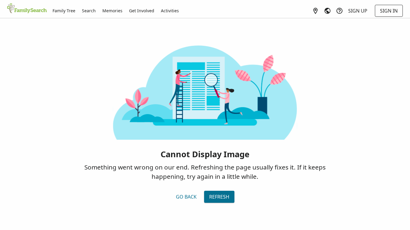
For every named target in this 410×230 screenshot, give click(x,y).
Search (89, 10)
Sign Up (357, 10)
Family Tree (64, 10)
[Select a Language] (327, 11)
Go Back (186, 196)
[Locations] (315, 11)
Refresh (219, 196)
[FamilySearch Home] (27, 8)
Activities (170, 10)
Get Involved (141, 10)
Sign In (389, 10)
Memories (112, 10)
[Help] (339, 11)
